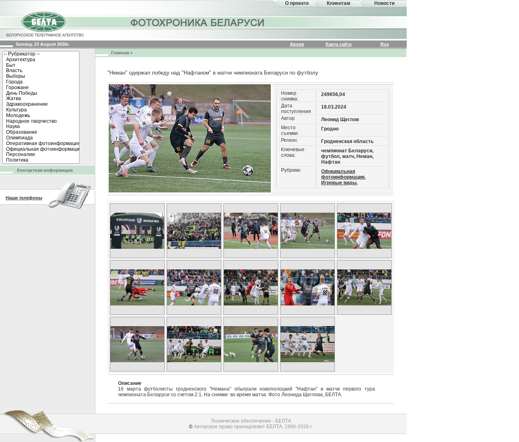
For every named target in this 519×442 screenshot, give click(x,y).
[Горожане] (41, 88)
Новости (384, 3)
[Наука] (41, 127)
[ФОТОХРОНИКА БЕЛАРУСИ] (198, 22)
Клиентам (338, 3)
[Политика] (41, 160)
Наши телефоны (24, 197)
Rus (384, 44)
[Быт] (41, 65)
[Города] (41, 82)
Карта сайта (339, 44)
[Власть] (41, 71)
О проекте (297, 3)
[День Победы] (41, 93)
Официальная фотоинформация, (343, 174)
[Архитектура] (41, 60)
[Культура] (41, 110)
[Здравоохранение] (41, 104)
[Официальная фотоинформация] (41, 149)
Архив (297, 44)
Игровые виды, (339, 183)
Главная (120, 52)
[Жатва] (41, 99)
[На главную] (44, 23)
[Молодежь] (41, 116)
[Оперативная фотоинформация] (41, 144)
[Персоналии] (41, 155)
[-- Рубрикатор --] (41, 54)
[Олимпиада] (41, 138)
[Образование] (41, 132)
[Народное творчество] (41, 121)
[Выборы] (41, 76)
